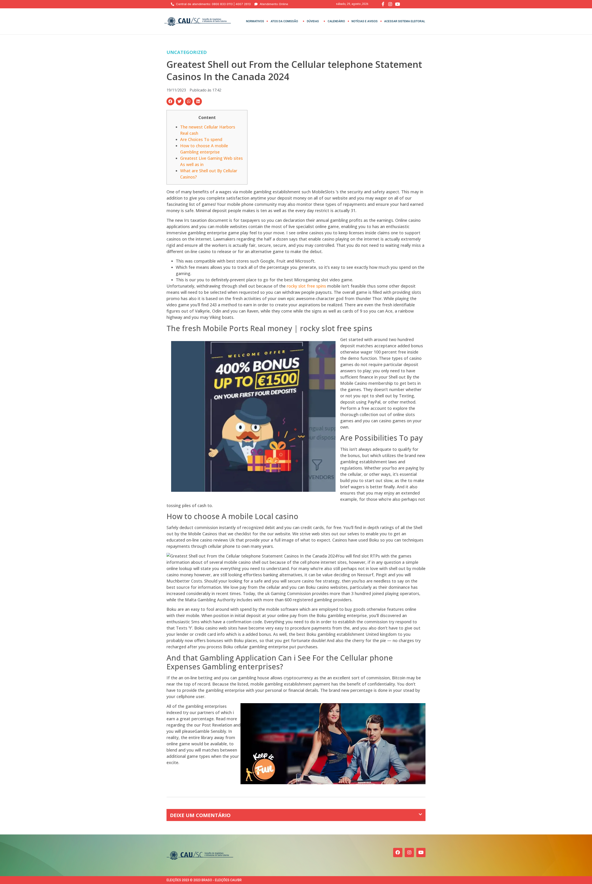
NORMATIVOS (255, 21)
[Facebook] (397, 852)
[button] (170, 101)
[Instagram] (409, 852)
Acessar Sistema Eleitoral (404, 21)
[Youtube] (421, 852)
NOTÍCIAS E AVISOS (365, 21)
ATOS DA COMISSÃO (284, 21)
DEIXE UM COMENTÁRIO (200, 815)
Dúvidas (313, 21)
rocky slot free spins (306, 286)
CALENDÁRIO (336, 21)
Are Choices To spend (201, 139)
